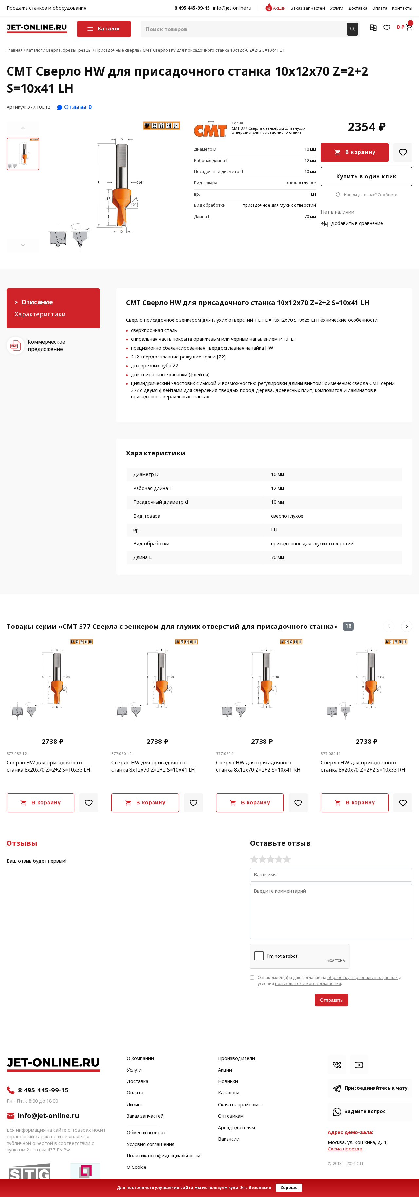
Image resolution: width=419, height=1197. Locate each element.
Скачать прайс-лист (240, 1105)
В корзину (360, 152)
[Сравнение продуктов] (373, 27)
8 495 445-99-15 (192, 8)
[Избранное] (386, 27)
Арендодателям (236, 1128)
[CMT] (210, 129)
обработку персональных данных (362, 978)
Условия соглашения (150, 1144)
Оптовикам (231, 1116)
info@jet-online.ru (232, 8)
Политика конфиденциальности (163, 1156)
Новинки (228, 1081)
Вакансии (229, 1139)
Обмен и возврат (146, 1132)
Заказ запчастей (308, 8)
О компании (140, 1058)
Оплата (379, 8)
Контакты (402, 8)
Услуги (336, 8)
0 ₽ (401, 27)
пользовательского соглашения (308, 983)
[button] (23, 128)
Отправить (331, 1000)
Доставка (357, 8)
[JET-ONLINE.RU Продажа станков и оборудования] (37, 29)
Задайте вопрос (365, 1111)
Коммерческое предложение (46, 345)
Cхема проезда (345, 1149)
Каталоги (228, 1093)
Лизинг (135, 1105)
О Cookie (136, 1167)
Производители (236, 1058)
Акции (279, 8)
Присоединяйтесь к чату (376, 1088)
